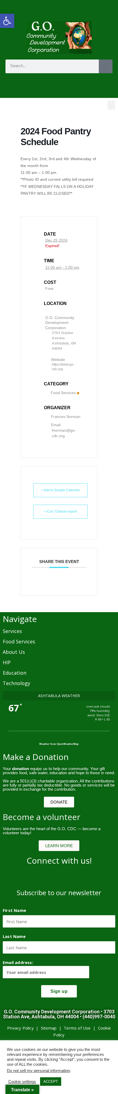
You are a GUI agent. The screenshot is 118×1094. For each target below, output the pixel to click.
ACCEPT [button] (50, 1081)
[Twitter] (44, 85)
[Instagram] (59, 85)
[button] (7, 21)
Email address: (18, 962)
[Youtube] (74, 85)
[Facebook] (29, 85)
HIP (7, 662)
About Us (14, 652)
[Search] (106, 66)
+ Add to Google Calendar (60, 490)
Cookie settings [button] (22, 1081)
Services (12, 631)
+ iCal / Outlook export (60, 511)
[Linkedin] (89, 85)
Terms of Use (77, 1028)
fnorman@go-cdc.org (64, 433)
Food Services (63, 393)
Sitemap (49, 1028)
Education (14, 672)
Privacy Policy (20, 1028)
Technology (16, 683)
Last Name (14, 936)
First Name (14, 910)
